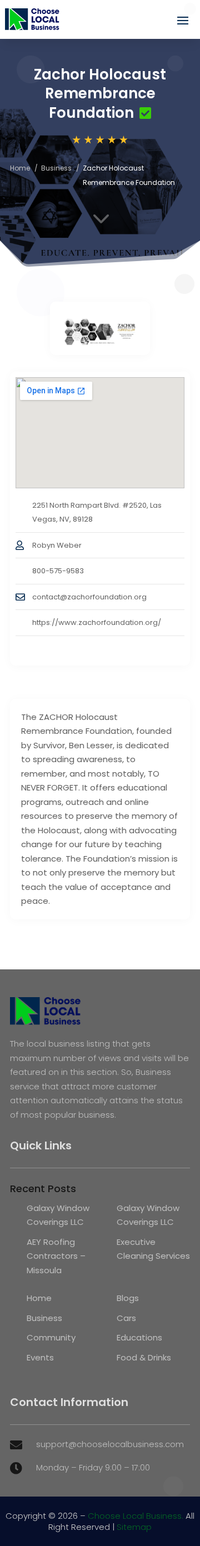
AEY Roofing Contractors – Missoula (56, 1256)
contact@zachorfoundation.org (89, 597)
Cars (126, 1318)
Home (20, 168)
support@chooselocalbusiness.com (110, 1444)
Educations (139, 1337)
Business (56, 168)
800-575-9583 (58, 571)
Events (40, 1357)
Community (51, 1337)
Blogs (128, 1298)
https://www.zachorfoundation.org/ (96, 622)
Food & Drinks (144, 1357)
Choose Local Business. (135, 1516)
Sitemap (134, 1527)
